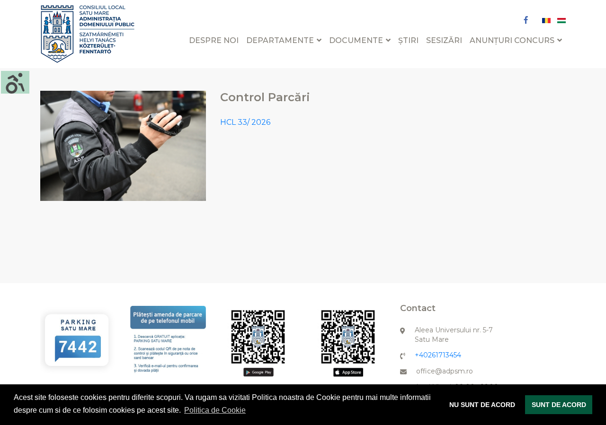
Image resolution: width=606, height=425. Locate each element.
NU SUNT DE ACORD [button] (482, 404)
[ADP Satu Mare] (87, 33)
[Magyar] (561, 20)
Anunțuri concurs (512, 40)
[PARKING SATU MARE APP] (168, 342)
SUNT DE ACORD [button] (559, 404)
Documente (356, 40)
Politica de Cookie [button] (215, 410)
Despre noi (214, 40)
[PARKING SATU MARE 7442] (78, 340)
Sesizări (444, 40)
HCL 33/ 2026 (245, 122)
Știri (408, 40)
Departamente (280, 40)
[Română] (547, 20)
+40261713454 (438, 355)
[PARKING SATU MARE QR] (258, 344)
